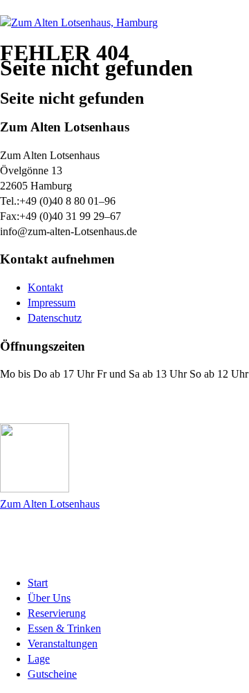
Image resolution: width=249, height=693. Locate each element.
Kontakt (45, 287)
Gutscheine (52, 674)
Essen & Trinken (64, 628)
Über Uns (49, 598)
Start (38, 583)
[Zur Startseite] (79, 22)
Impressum (51, 302)
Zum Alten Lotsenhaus (50, 504)
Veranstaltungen (63, 643)
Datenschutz (55, 318)
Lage (39, 659)
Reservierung (57, 613)
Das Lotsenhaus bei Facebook (84, 402)
